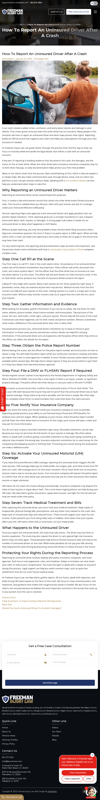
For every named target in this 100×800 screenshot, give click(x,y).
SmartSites (52, 791)
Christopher (8, 58)
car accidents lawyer (76, 180)
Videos (55, 727)
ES (96, 3)
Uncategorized (41, 58)
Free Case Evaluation (78, 12)
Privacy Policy (8, 744)
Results (55, 735)
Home (23, 24)
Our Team (56, 731)
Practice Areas (8, 735)
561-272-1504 (8, 757)
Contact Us (57, 12)
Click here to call (14, 797)
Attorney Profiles (10, 740)
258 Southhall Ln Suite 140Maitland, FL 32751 (14, 779)
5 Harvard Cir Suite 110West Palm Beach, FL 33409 (15, 766)
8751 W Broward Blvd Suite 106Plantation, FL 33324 (16, 773)
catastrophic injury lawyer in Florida (67, 249)
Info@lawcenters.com (12, 761)
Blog (54, 740)
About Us (6, 731)
